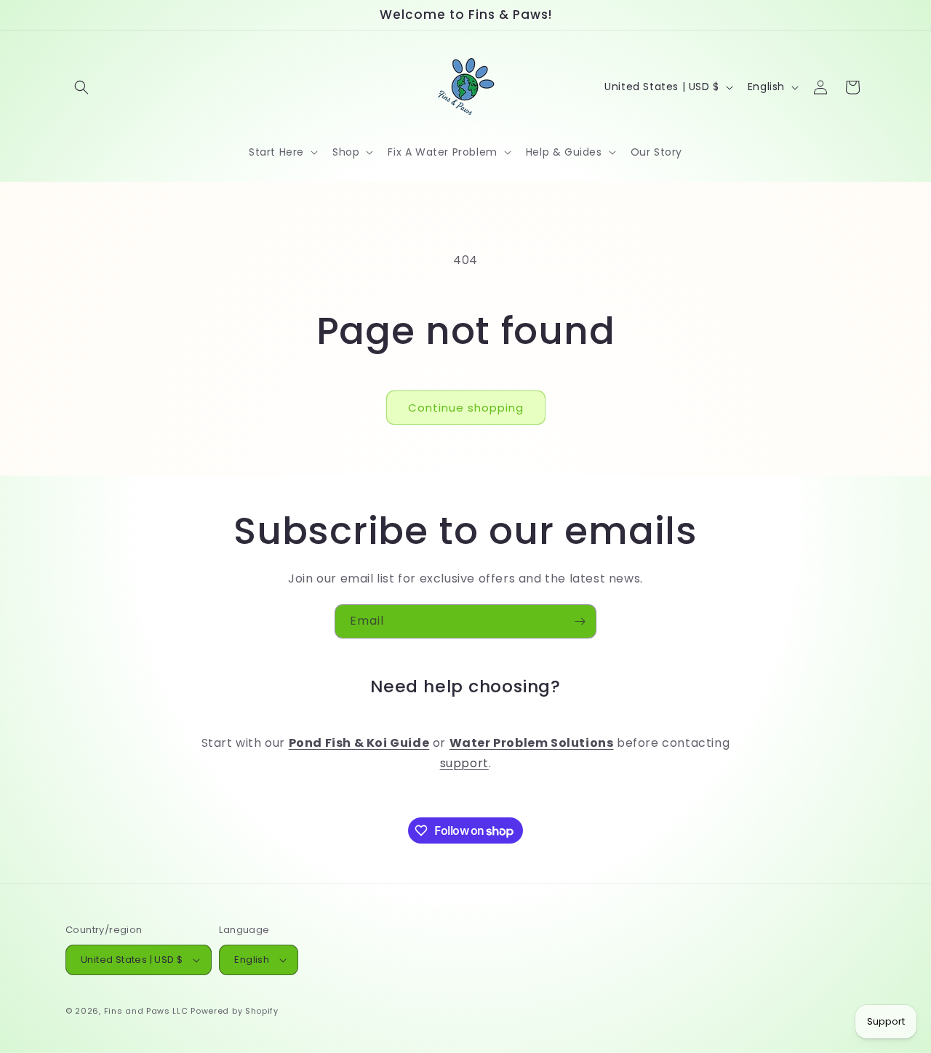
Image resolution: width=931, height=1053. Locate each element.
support (464, 764)
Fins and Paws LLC (146, 1011)
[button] (81, 87)
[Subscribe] (580, 621)
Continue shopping (466, 407)
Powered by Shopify (235, 1011)
